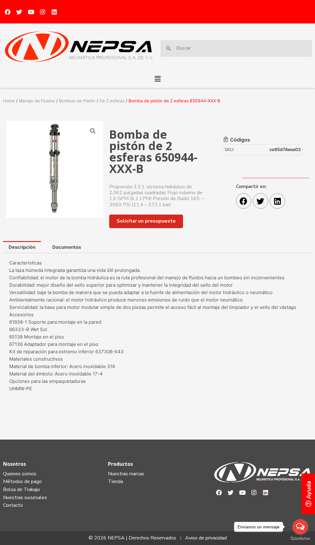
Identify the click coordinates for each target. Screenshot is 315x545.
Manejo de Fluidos (37, 100)
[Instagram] (42, 12)
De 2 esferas (112, 100)
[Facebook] (7, 12)
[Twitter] (19, 12)
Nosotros (14, 464)
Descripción (22, 247)
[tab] (22, 247)
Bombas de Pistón (77, 100)
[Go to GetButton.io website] (300, 539)
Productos (120, 464)
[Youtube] (31, 12)
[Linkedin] (54, 12)
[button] (157, 78)
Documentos (66, 247)
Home (9, 100)
